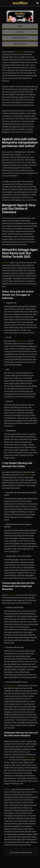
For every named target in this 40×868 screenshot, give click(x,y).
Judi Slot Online (22, 341)
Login (20, 26)
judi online (12, 595)
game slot (25, 155)
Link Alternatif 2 (20, 44)
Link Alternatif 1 (20, 38)
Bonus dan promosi (11, 685)
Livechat (20, 32)
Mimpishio (18, 52)
